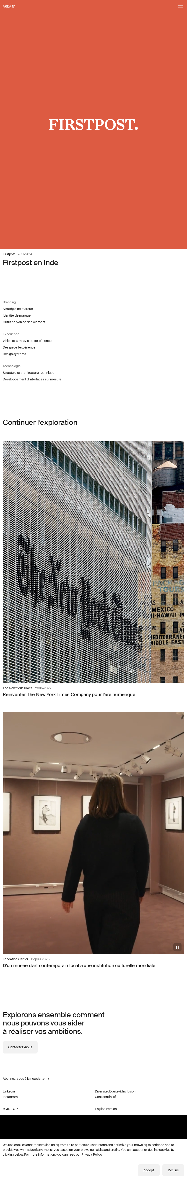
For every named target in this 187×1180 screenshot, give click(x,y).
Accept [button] (148, 1170)
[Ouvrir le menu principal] (180, 6)
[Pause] (177, 947)
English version (106, 1109)
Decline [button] (173, 1170)
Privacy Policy (91, 1154)
